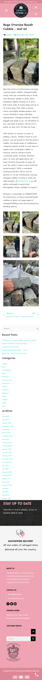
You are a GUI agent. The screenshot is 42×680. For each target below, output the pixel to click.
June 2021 (5, 439)
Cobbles (8, 35)
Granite (4, 386)
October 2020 (7, 446)
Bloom (4, 396)
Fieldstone (5, 393)
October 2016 (7, 485)
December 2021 (7, 436)
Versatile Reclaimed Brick (10, 347)
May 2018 (5, 469)
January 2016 (6, 498)
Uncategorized (7, 380)
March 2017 (6, 482)
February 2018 (7, 472)
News (3, 406)
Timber (4, 403)
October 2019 (7, 452)
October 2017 (7, 475)
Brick (3, 367)
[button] (6, 10)
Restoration (6, 383)
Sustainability (6, 370)
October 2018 (7, 462)
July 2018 (5, 465)
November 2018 (7, 459)
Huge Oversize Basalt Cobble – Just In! (15, 350)
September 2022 (8, 426)
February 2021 (7, 442)
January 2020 (7, 449)
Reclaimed (5, 377)
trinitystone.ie (24, 181)
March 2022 (6, 433)
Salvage (4, 363)
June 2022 (5, 429)
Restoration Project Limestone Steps (14, 353)
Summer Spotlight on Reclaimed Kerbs (14, 343)
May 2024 (5, 416)
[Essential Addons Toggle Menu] (33, 631)
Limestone (5, 390)
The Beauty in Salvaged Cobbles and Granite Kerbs (19, 340)
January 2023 (6, 423)
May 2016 (5, 492)
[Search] (33, 638)
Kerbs (4, 373)
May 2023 (5, 419)
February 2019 (7, 456)
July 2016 (5, 488)
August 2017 (6, 478)
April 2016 (5, 495)
